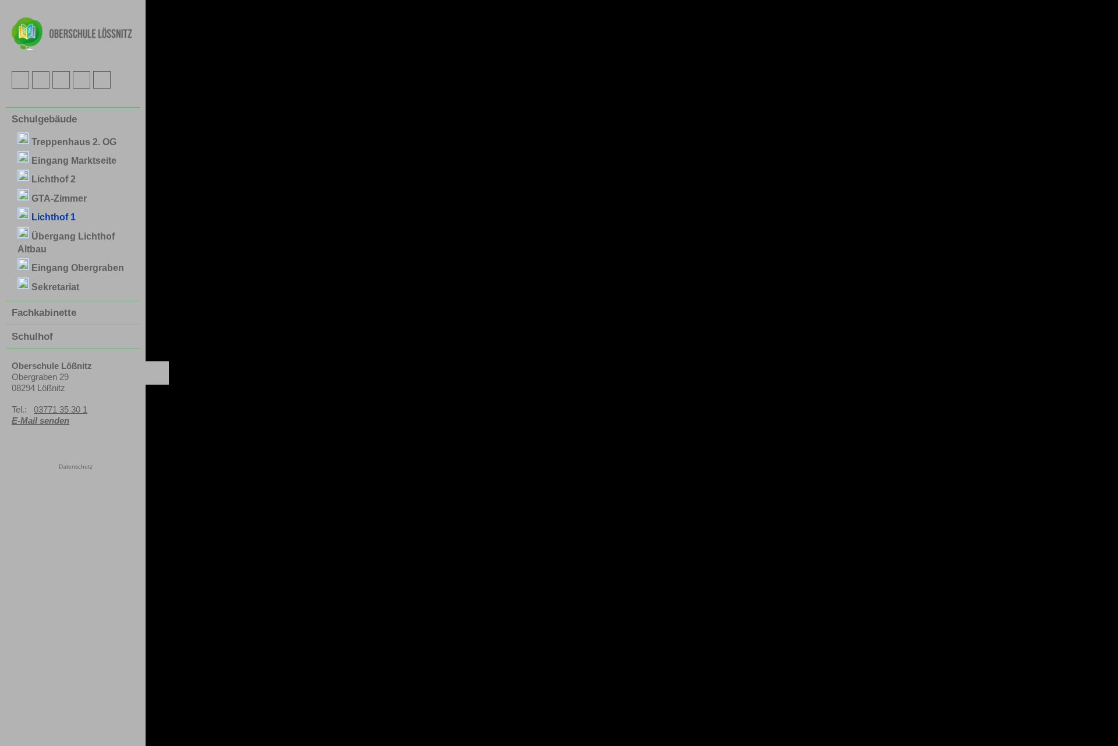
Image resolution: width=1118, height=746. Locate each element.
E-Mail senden (40, 420)
